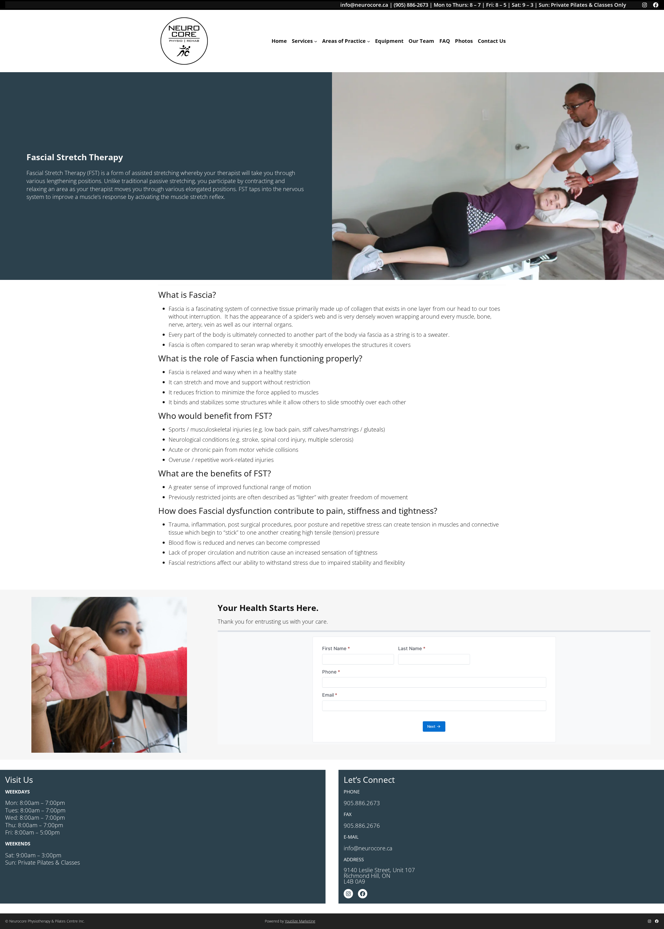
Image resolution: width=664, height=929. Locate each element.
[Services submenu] (315, 41)
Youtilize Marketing (300, 921)
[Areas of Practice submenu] (368, 41)
